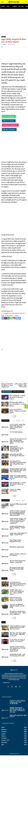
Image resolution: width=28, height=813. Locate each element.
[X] (5, 318)
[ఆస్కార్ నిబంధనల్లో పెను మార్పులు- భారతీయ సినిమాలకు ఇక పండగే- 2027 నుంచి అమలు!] (5, 627)
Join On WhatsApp (9, 116)
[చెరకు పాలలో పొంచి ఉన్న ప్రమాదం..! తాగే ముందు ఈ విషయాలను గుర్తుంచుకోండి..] (5, 599)
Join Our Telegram (9, 121)
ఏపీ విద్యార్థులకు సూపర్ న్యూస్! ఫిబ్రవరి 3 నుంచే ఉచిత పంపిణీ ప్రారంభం (17, 569)
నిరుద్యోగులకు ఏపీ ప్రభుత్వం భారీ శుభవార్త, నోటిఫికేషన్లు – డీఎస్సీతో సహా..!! (17, 527)
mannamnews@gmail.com (17, 682)
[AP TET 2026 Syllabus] (5, 433)
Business (3, 36)
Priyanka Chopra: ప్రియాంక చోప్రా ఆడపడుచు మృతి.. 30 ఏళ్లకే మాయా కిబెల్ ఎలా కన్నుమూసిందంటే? (17, 648)
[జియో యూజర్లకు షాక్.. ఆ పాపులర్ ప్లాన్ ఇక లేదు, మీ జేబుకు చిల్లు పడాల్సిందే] (5, 397)
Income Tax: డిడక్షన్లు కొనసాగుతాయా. (15, 490)
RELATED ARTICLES (7, 392)
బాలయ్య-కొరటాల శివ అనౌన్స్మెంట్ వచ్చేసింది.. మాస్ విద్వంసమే (17, 640)
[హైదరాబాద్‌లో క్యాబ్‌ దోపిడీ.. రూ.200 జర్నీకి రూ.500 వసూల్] (5, 455)
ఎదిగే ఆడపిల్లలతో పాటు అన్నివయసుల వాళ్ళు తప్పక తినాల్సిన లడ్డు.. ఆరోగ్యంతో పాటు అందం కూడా (18, 463)
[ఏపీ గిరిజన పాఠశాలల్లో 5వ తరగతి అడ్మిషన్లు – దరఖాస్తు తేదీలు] (5, 562)
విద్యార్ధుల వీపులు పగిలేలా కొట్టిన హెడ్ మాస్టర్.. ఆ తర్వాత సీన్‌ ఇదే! (18, 534)
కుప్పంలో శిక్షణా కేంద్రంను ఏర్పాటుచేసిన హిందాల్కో (15, 541)
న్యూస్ (8, 6)
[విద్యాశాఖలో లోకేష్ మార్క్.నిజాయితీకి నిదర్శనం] (5, 505)
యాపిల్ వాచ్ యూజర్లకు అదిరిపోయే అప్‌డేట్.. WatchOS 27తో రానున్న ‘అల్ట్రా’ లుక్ (18, 477)
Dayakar (4, 44)
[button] (2, 2)
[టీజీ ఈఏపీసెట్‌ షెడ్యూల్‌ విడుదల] (5, 548)
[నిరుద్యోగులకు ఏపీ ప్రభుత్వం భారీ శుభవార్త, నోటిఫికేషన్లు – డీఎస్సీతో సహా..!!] (5, 528)
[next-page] (15, 416)
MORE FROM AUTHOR (18, 392)
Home (3, 6)
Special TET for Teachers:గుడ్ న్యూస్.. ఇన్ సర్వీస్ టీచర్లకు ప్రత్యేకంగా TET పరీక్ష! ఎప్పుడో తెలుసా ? (18, 441)
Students (18, 500)
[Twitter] (19, 686)
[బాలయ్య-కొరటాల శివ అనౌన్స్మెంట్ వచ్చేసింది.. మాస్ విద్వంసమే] (5, 641)
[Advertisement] (14, 22)
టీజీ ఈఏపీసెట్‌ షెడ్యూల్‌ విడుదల (17, 547)
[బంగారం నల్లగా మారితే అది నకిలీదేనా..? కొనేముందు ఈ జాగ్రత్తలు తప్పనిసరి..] (5, 411)
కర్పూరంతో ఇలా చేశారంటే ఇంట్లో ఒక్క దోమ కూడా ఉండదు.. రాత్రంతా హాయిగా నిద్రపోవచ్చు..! (18, 612)
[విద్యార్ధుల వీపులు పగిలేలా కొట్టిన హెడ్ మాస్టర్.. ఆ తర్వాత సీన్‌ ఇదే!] (5, 534)
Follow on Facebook (10, 129)
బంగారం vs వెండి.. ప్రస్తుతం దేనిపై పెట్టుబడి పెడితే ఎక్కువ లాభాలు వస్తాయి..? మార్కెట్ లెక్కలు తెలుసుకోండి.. (17, 426)
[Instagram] (14, 318)
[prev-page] (12, 416)
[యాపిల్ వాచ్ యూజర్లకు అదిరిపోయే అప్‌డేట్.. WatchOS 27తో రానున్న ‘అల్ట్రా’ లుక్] (5, 477)
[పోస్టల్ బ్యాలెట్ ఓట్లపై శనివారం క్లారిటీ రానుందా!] (5, 716)
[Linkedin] (8, 318)
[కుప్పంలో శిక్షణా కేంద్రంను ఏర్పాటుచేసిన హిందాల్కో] (5, 541)
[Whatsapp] (11, 318)
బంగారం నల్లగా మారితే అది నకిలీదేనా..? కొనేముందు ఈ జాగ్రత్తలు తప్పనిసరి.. (17, 411)
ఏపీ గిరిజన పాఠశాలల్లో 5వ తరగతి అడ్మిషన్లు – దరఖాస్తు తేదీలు (17, 561)
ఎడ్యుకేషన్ (14, 6)
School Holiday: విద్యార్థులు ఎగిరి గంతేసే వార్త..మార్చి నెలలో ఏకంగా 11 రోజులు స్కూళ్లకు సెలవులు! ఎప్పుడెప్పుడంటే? (18, 520)
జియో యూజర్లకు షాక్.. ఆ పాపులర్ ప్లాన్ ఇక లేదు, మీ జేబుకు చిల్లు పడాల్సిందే (17, 397)
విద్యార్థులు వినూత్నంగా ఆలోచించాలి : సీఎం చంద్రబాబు (18, 554)
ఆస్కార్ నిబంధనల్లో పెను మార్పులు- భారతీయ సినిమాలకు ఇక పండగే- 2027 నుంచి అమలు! (18, 627)
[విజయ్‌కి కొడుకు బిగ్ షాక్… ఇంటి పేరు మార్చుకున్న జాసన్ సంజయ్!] (5, 656)
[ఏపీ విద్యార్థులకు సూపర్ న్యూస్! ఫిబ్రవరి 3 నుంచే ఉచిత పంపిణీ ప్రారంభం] (5, 569)
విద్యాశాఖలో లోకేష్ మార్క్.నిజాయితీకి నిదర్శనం (18, 505)
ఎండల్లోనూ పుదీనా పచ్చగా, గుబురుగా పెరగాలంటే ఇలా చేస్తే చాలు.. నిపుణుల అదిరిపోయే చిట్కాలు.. (17, 592)
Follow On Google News (11, 125)
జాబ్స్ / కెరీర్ (21, 6)
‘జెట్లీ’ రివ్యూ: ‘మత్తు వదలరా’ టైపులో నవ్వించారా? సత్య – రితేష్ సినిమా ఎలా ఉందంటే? (18, 634)
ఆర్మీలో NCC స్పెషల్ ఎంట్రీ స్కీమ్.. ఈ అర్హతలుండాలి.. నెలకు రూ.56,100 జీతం (18, 702)
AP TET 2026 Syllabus (16, 432)
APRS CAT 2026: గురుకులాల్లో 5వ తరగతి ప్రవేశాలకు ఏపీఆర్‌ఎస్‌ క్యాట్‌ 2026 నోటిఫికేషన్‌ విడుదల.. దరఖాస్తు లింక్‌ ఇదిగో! (17, 513)
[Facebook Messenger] (19, 318)
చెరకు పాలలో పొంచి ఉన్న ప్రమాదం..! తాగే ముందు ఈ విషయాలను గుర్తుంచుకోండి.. (16, 599)
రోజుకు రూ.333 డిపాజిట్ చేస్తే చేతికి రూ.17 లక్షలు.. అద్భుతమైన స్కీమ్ (7, 385)
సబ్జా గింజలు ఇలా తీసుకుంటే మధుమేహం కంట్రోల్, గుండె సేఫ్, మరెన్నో (17, 606)
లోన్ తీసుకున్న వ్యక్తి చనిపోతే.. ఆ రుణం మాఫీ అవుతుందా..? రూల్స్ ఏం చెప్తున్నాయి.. (17, 404)
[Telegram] (17, 318)
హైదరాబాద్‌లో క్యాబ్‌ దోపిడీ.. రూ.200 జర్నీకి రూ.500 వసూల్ (17, 455)
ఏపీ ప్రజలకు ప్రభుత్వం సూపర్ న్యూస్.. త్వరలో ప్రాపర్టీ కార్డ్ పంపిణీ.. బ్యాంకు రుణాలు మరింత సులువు (18, 470)
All (13, 420)
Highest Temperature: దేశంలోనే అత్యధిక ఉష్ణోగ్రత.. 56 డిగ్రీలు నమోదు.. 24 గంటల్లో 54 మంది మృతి (17, 709)
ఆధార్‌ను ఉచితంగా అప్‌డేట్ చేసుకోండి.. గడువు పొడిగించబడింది (20, 385)
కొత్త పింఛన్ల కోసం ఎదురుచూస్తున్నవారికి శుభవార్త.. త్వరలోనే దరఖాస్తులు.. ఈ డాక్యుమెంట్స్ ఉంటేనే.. (17, 448)
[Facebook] (3, 318)
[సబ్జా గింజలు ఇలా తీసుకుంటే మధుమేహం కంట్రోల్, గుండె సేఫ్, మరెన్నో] (5, 606)
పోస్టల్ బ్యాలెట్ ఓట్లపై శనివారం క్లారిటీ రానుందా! (18, 716)
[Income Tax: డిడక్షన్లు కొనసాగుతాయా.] (5, 491)
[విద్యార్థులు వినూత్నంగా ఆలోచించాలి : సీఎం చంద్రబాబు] (5, 555)
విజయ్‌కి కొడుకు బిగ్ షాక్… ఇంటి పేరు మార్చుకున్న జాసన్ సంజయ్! (17, 655)
